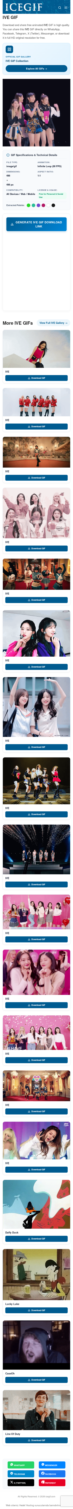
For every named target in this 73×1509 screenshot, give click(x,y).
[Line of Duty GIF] (36, 1410)
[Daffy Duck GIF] (36, 1204)
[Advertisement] (36, 270)
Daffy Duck (11, 1232)
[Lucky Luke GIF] (36, 1274)
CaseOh (10, 1373)
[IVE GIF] (36, 349)
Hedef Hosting (26, 1505)
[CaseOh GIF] (36, 1345)
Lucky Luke (12, 1304)
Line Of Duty (12, 1434)
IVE (7, 371)
